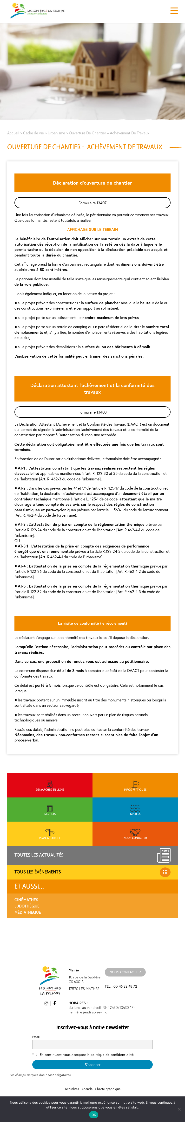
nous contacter (125, 972)
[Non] (179, 1109)
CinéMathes (26, 899)
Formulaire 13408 (93, 412)
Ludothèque (27, 905)
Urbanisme (56, 132)
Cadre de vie (33, 132)
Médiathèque (27, 912)
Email (36, 1037)
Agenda (86, 1089)
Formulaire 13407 (92, 202)
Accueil (13, 132)
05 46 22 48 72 (121, 986)
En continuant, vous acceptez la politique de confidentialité (87, 1054)
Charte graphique (107, 1089)
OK (94, 1115)
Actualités (72, 1089)
